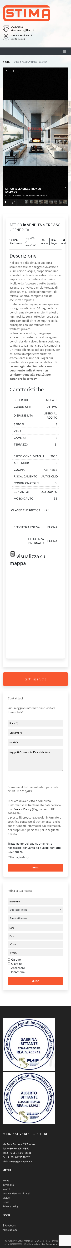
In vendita (8, 1184)
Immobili (6, 62)
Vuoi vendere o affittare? (16, 1193)
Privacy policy (10, 1206)
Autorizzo (16, 852)
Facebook (10, 1225)
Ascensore (18, 968)
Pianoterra (18, 972)
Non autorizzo (19, 857)
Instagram (11, 1229)
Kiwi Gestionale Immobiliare (54, 1243)
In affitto (7, 1189)
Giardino (16, 963)
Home (6, 1180)
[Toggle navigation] (64, 51)
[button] (35, 909)
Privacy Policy (22, 809)
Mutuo (6, 1197)
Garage (16, 959)
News (6, 1202)
